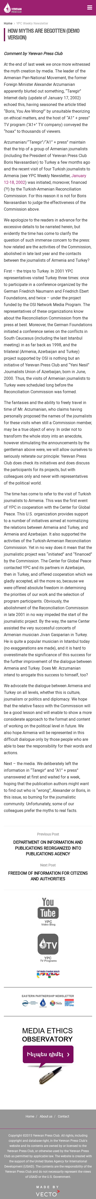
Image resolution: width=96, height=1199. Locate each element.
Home (8, 23)
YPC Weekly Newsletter (32, 23)
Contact (63, 1116)
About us (46, 1116)
